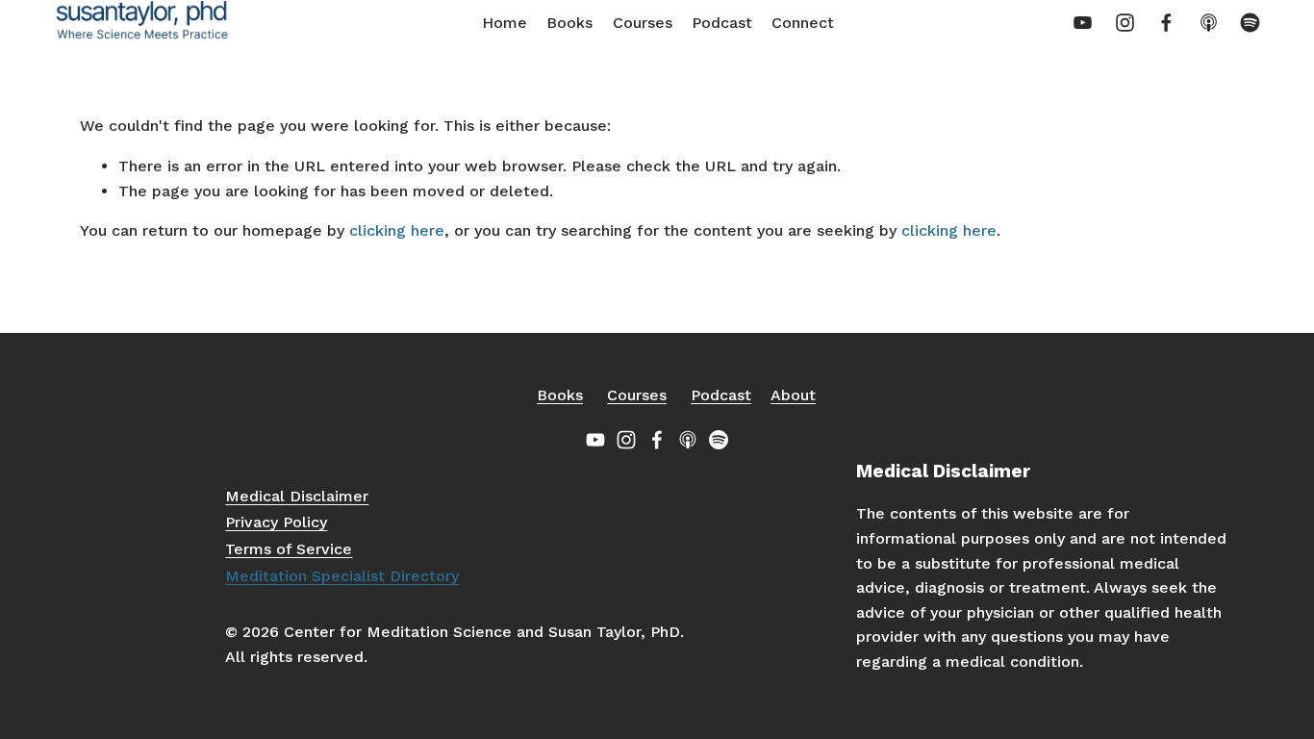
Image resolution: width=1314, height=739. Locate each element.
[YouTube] (1083, 23)
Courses (642, 22)
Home (504, 22)
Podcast (722, 22)
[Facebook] (1166, 23)
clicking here (396, 230)
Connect (802, 22)
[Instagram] (1125, 23)
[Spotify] (1250, 23)
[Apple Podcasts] (1209, 23)
